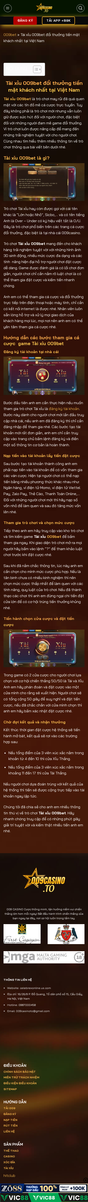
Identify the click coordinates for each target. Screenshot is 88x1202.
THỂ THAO (11, 1150)
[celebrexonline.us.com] (44, 8)
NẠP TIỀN (10, 1120)
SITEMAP (10, 1089)
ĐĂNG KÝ (10, 1114)
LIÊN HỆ (9, 1131)
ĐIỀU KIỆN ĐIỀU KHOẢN (20, 1083)
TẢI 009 (9, 1108)
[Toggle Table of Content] (35, 69)
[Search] (80, 8)
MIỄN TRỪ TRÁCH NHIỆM (21, 1077)
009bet (10, 34)
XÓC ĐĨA (10, 1162)
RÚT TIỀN (11, 1125)
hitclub (9, 1175)
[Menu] (7, 8)
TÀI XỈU (9, 1168)
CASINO (9, 1156)
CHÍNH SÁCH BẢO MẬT (20, 1071)
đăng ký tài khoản (64, 408)
